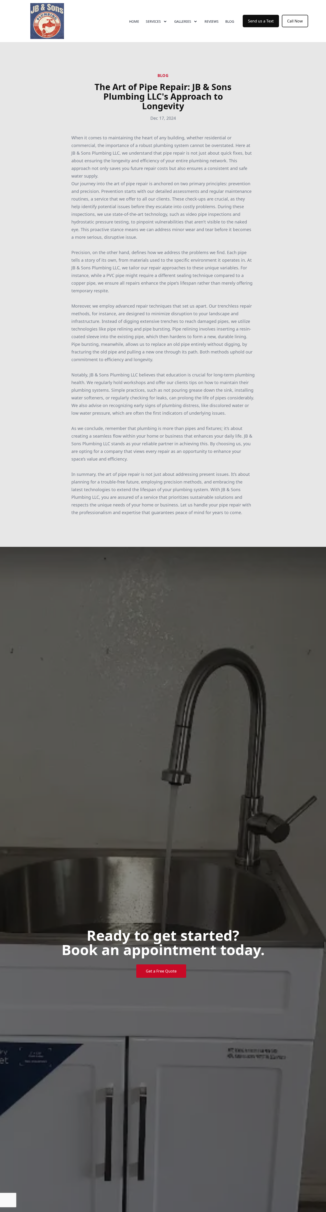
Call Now (295, 21)
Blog (229, 21)
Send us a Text (261, 21)
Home (134, 21)
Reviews (212, 21)
